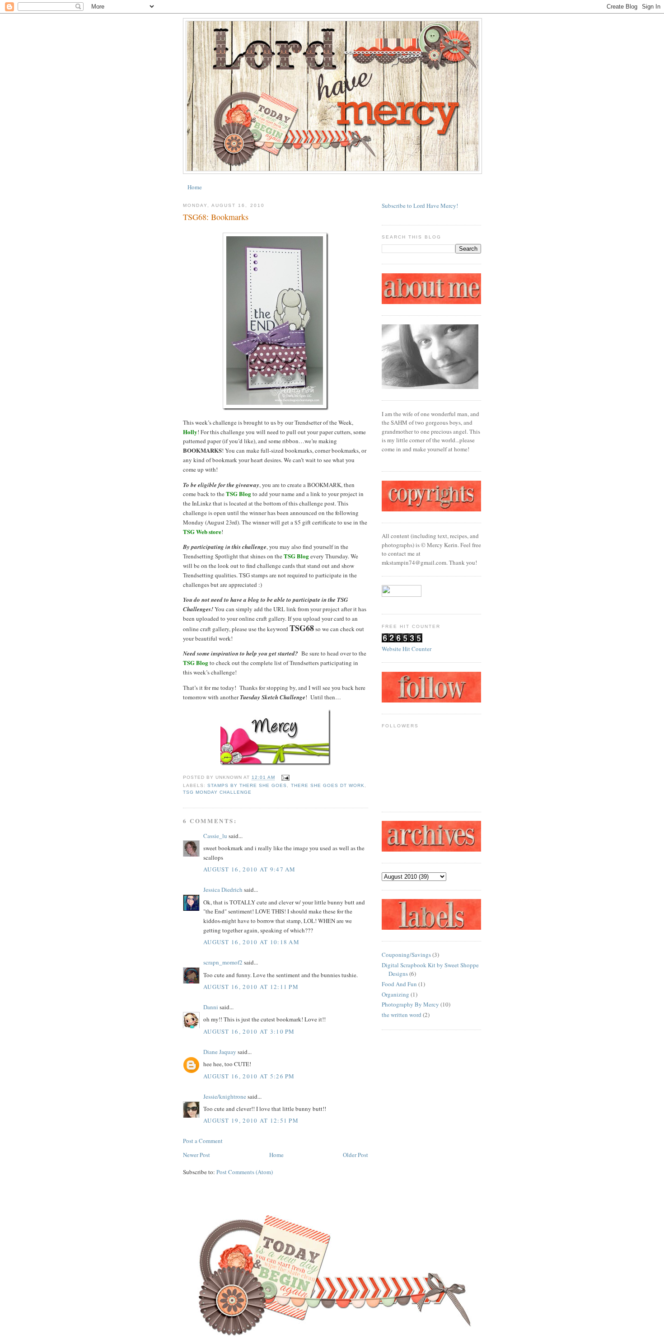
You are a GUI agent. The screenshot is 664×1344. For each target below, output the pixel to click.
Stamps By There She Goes (247, 785)
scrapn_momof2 (223, 962)
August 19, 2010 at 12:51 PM (251, 1120)
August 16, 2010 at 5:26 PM (249, 1076)
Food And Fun (399, 984)
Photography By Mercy (410, 1004)
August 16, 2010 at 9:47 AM (249, 869)
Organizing (395, 994)
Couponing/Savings (406, 955)
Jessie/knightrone (224, 1096)
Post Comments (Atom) (244, 1172)
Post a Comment (203, 1141)
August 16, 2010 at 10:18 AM (251, 942)
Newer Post (196, 1155)
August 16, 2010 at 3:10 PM (249, 1031)
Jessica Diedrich (223, 889)
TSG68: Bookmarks (215, 216)
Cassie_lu (215, 836)
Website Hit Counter (406, 649)
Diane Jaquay (219, 1052)
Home (194, 187)
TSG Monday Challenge (217, 792)
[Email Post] (284, 777)
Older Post (355, 1155)
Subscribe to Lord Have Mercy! (420, 205)
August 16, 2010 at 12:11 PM (251, 987)
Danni (210, 1007)
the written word (401, 1015)
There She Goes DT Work (328, 785)
